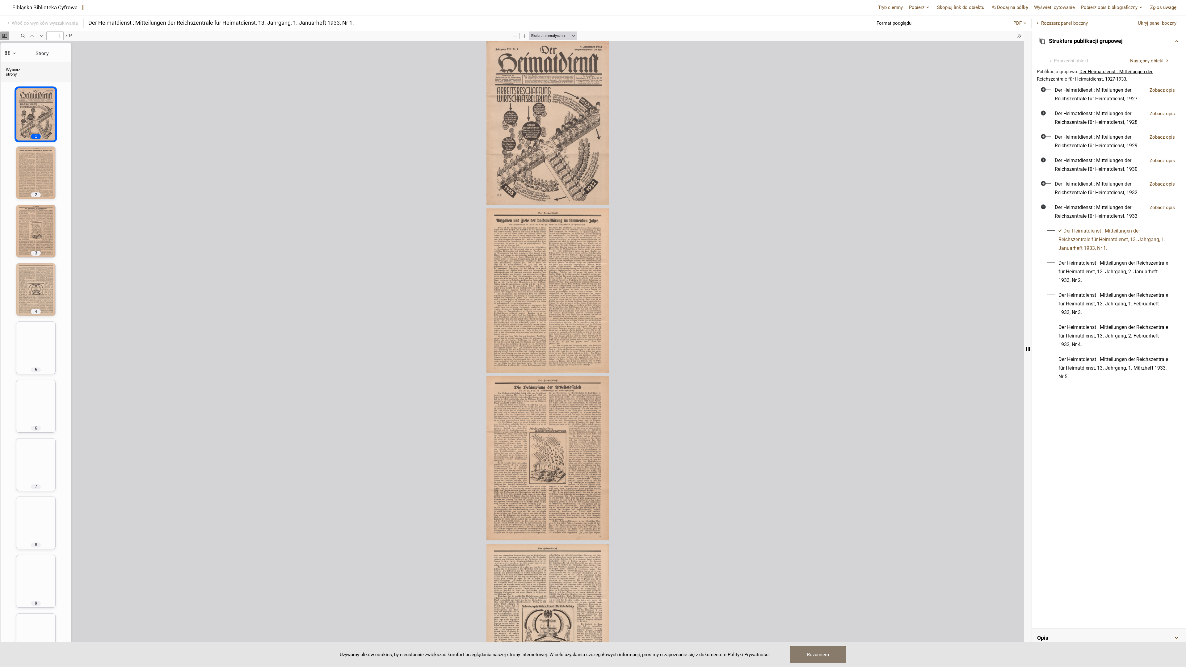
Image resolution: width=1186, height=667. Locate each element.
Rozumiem (818, 654)
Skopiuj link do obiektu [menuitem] (960, 7)
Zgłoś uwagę (1163, 7)
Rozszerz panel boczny (1064, 23)
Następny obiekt (1147, 61)
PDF (1017, 23)
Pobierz (916, 7)
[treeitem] (1109, 94)
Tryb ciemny (890, 7)
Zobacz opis (1162, 90)
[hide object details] (1028, 349)
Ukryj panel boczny (1157, 23)
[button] (1109, 41)
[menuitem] (1100, 94)
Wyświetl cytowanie (1054, 7)
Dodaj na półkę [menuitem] (1012, 7)
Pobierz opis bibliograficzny (1109, 7)
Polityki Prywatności (749, 654)
